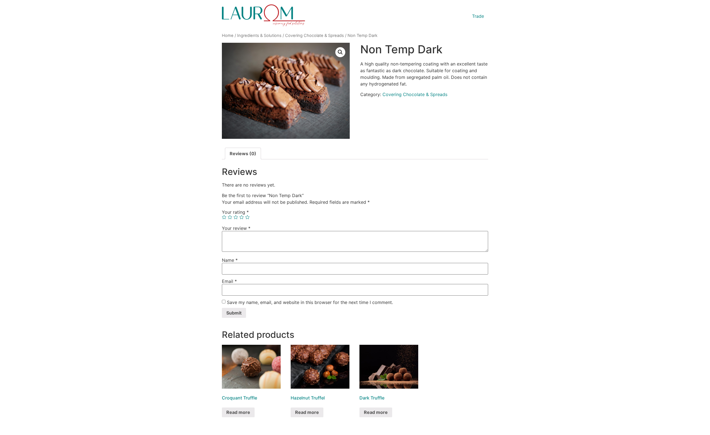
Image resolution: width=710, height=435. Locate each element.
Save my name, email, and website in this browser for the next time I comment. (310, 302)
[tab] (243, 153)
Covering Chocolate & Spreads (314, 35)
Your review (236, 228)
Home (228, 35)
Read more (238, 412)
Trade (478, 16)
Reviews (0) (243, 153)
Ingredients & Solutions (259, 35)
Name (230, 260)
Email (229, 281)
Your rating (235, 212)
